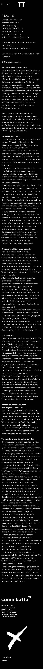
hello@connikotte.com (9, 614)
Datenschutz (6, 657)
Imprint (4, 660)
